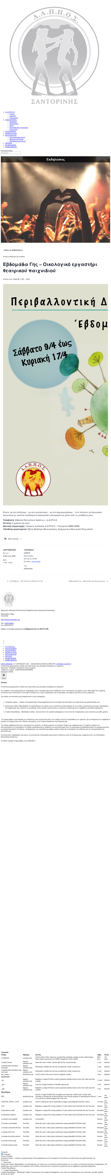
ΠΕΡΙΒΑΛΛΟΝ (11, 133)
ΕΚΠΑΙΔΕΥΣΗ (10, 135)
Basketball (13, 122)
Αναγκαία (6, 1154)
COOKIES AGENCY (63, 664)
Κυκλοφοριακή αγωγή (17, 137)
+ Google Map (35, 561)
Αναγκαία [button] (4, 1152)
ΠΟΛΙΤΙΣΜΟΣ (10, 131)
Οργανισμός (14, 118)
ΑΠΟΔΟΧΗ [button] (19, 670)
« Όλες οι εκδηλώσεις (13, 250)
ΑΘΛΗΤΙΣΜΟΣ (11, 120)
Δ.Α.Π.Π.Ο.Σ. (10, 112)
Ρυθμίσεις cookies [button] (7, 670)
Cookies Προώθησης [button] (8, 1168)
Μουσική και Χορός (17, 139)
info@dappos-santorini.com (10, 620)
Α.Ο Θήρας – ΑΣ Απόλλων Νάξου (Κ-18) (26, 581)
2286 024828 (9, 623)
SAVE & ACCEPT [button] (7, 1174)
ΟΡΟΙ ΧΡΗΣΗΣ (6, 664)
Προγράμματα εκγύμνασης (19, 127)
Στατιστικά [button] (4, 1160)
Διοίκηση (13, 116)
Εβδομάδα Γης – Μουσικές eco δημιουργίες (87, 581)
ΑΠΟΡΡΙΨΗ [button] (28, 670)
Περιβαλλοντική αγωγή (18, 141)
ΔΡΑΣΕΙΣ (8, 143)
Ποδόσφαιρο (14, 124)
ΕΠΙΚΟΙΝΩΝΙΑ (11, 147)
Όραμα (12, 114)
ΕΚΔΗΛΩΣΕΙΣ (10, 145)
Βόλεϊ (12, 126)
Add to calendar (13, 539)
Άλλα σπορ (13, 129)
